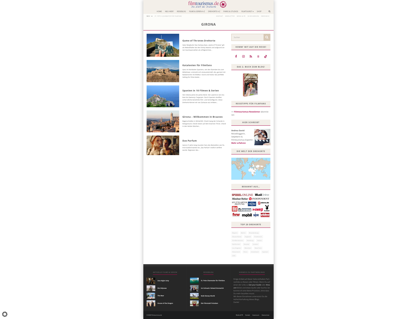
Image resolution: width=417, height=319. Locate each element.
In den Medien (253, 16)
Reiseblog (181, 11)
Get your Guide (255, 285)
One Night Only (163, 281)
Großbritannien (237, 240)
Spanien (265, 252)
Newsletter (230, 16)
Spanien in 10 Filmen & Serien (200, 90)
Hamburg (250, 240)
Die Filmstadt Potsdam (209, 303)
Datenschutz (265, 315)
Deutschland (236, 237)
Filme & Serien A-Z (197, 11)
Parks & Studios (230, 11)
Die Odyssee (162, 288)
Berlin (243, 233)
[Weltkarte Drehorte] (250, 179)
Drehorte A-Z (214, 11)
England (248, 237)
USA (233, 256)
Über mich (265, 16)
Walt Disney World (208, 296)
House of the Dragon (165, 303)
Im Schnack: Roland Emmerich (212, 288)
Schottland (255, 252)
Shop (259, 11)
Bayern (234, 233)
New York (258, 248)
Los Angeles (236, 248)
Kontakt (219, 16)
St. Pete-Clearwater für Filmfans (168, 16)
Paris (245, 252)
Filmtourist (246, 11)
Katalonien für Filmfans (197, 65)
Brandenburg (253, 233)
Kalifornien (236, 244)
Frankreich (258, 237)
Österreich (236, 252)
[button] (5, 314)
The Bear (160, 296)
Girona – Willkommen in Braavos (202, 116)
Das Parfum (189, 140)
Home (159, 11)
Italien (259, 240)
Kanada (246, 244)
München (248, 248)
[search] (267, 37)
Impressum (255, 315)
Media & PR (241, 16)
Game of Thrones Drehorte (198, 40)
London (255, 244)
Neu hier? (169, 11)
